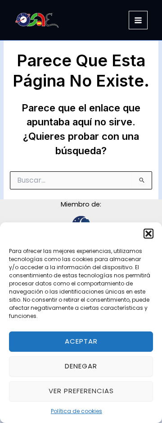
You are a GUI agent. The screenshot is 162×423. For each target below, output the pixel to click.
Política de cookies (76, 411)
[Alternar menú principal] (138, 20)
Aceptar (81, 341)
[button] (148, 233)
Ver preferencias (81, 390)
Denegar (81, 366)
